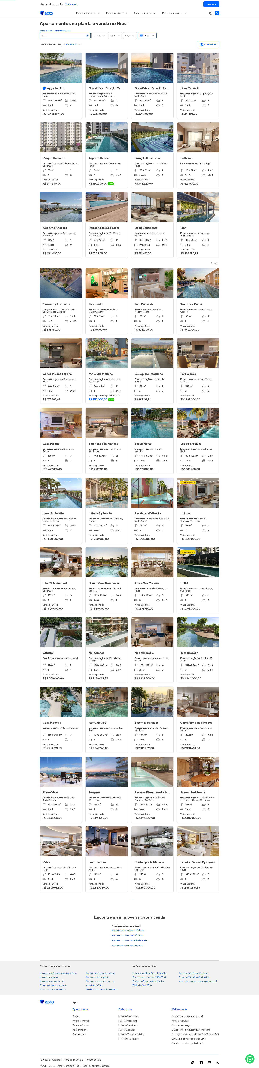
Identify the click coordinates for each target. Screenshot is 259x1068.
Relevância (72, 44)
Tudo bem (211, 4)
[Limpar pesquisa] (87, 35)
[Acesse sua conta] (211, 13)
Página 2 (215, 263)
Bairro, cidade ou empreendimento (55, 30)
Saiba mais (71, 4)
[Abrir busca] (217, 13)
